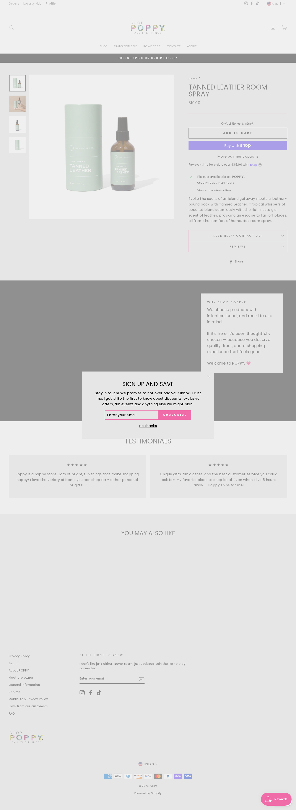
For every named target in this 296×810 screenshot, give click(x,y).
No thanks (148, 425)
